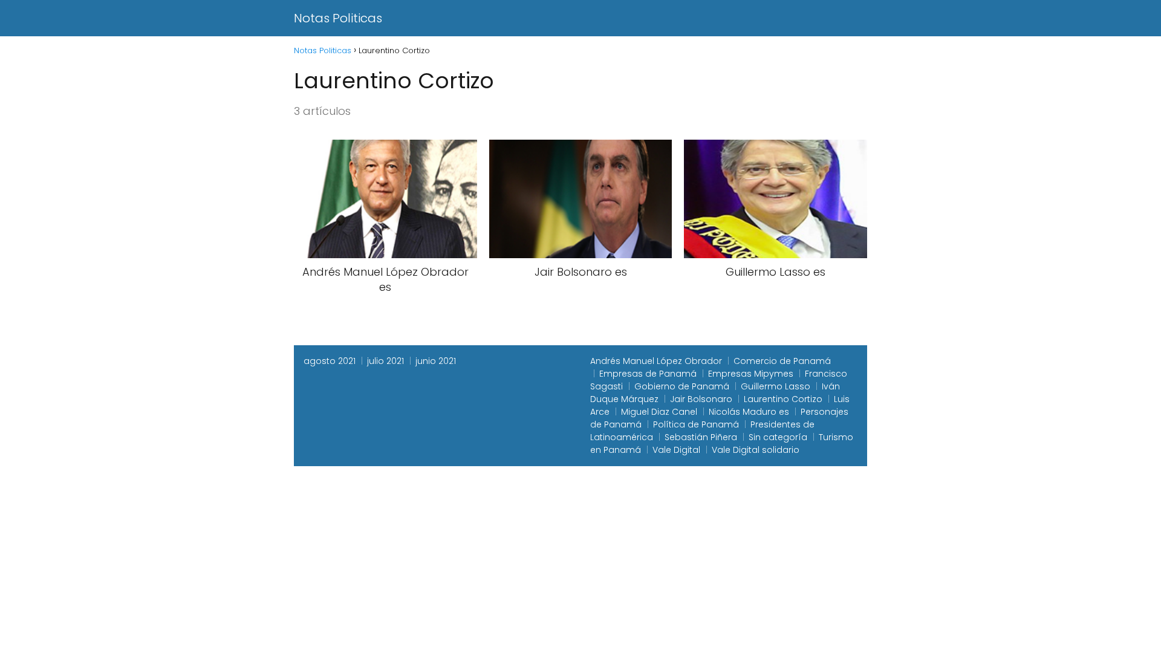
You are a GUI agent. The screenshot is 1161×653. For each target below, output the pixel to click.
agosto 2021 (330, 361)
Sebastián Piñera (701, 437)
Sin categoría (778, 437)
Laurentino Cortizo (783, 399)
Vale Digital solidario (755, 450)
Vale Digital (676, 450)
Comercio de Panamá (782, 361)
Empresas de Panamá (648, 374)
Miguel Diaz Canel (659, 412)
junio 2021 (435, 361)
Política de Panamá (696, 424)
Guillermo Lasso (775, 386)
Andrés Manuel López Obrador (656, 361)
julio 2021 (385, 361)
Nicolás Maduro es (749, 412)
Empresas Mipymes (750, 374)
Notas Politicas (338, 18)
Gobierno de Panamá (681, 386)
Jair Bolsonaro (701, 399)
